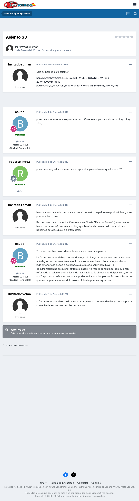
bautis (19, 112)
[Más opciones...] (130, 65)
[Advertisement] (69, 25)
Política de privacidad (62, 482)
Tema (41, 482)
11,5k (21, 141)
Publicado (52, 64)
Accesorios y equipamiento (57, 50)
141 (21, 191)
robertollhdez (19, 161)
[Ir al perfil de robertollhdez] (20, 173)
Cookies (96, 482)
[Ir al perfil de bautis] (20, 123)
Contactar (82, 482)
